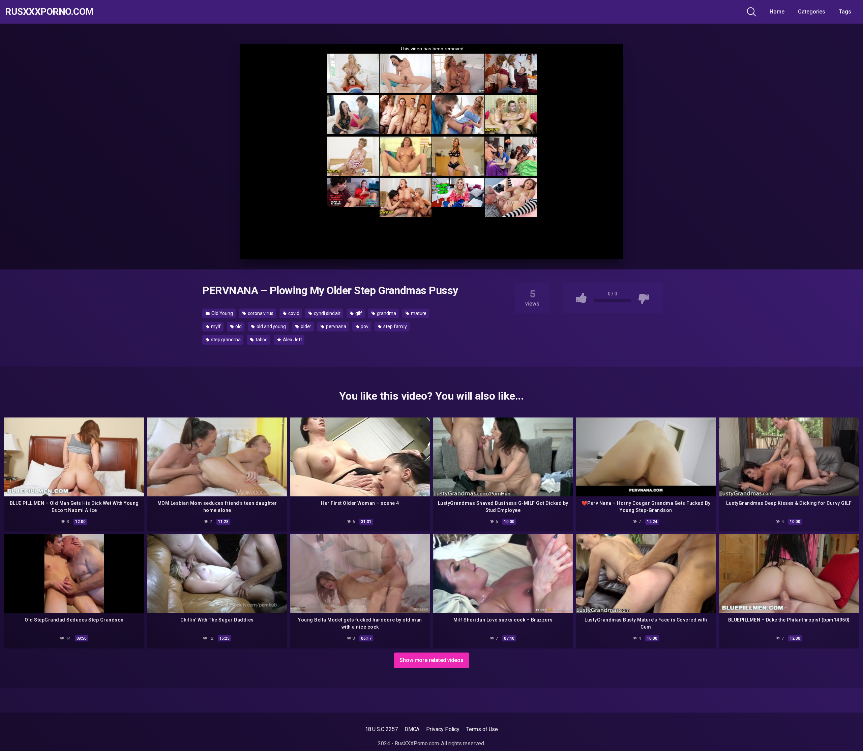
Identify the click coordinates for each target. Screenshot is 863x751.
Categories (811, 11)
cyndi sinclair (326, 313)
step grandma (225, 339)
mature (418, 313)
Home (777, 11)
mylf (215, 326)
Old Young (221, 313)
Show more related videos (431, 660)
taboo (261, 339)
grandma (386, 313)
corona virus (260, 313)
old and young (271, 326)
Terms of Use (482, 729)
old (238, 326)
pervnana (335, 326)
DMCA (412, 729)
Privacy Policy (442, 729)
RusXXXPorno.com (49, 11)
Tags (845, 11)
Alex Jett (292, 339)
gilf (358, 313)
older (305, 326)
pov (364, 326)
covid (293, 313)
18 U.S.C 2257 (381, 729)
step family (394, 326)
